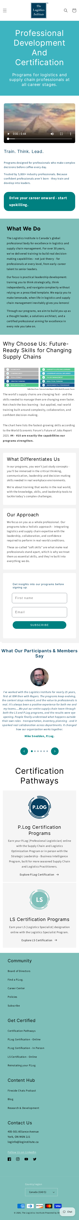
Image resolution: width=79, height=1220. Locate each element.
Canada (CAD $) (37, 1192)
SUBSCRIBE (39, 625)
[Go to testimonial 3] (38, 751)
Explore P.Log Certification (37, 875)
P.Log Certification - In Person (26, 1048)
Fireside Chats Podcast (22, 1091)
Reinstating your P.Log (21, 1065)
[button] (5, 10)
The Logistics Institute (33, 1212)
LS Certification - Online (22, 1057)
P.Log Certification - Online (24, 1039)
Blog (10, 1099)
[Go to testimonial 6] (47, 751)
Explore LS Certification (36, 940)
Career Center (16, 988)
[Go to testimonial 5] (44, 751)
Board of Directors (19, 971)
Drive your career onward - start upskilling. (38, 201)
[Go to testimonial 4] (41, 751)
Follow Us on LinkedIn (22, 1152)
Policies (12, 997)
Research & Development (23, 1108)
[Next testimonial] (55, 751)
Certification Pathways (21, 1031)
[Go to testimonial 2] (35, 751)
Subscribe (14, 1006)
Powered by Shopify (55, 1212)
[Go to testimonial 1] (32, 751)
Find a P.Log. (15, 980)
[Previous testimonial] (24, 751)
